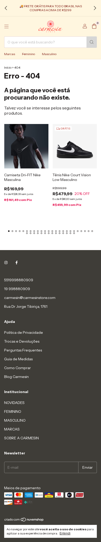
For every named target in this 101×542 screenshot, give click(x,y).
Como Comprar (17, 367)
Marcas (9, 54)
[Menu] (6, 26)
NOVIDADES (14, 402)
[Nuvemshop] (24, 521)
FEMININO (12, 411)
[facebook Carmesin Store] (16, 262)
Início (7, 67)
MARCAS (12, 429)
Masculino (49, 54)
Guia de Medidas (18, 359)
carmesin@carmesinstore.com (29, 297)
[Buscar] (91, 42)
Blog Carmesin (16, 376)
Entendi (65, 533)
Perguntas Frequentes (23, 350)
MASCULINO (15, 420)
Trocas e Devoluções (21, 341)
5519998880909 (18, 280)
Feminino (28, 54)
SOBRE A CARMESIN (21, 438)
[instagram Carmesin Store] (6, 262)
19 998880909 (17, 288)
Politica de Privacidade (23, 332)
